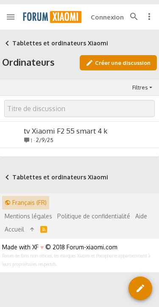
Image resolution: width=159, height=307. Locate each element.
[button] (11, 17)
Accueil (14, 229)
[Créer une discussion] (140, 288)
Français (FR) (29, 202)
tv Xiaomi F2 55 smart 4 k (65, 130)
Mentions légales (28, 216)
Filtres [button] (140, 87)
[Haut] (32, 229)
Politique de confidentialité (93, 216)
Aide (141, 216)
